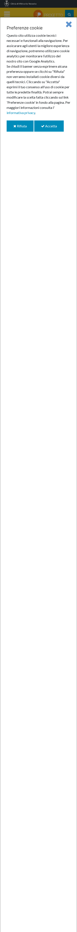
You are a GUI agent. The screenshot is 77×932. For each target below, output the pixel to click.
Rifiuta (25, 128)
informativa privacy (21, 113)
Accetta (54, 128)
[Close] (68, 24)
